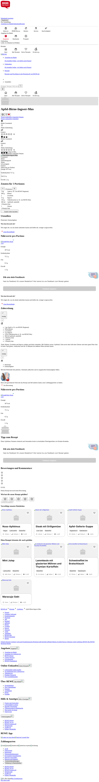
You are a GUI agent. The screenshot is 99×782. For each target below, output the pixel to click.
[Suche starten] (21, 86)
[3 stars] (18, 499)
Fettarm (21, 117)
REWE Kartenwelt (10, 724)
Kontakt (7, 694)
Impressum (8, 752)
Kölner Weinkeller (10, 729)
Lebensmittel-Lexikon (11, 705)
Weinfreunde (8, 726)
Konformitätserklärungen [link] (12, 761)
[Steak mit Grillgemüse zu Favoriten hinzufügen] (61, 513)
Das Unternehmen (10, 687)
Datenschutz (8, 750)
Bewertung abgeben (7, 502)
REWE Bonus (9, 656)
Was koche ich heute (11, 710)
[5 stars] (31, 499)
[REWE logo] (4, 54)
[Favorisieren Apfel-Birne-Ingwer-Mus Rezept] (8, 114)
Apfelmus (20, 609)
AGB (6, 749)
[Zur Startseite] (7, 12)
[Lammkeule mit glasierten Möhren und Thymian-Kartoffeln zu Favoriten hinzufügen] (61, 547)
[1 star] (5, 499)
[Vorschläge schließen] (3, 89)
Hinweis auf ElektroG (11, 759)
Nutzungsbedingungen (11, 754)
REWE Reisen (9, 720)
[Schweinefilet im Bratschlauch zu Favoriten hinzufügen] (94, 547)
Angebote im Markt (11, 652)
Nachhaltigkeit (9, 685)
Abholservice (9, 673)
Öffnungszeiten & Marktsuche (14, 708)
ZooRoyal (8, 727)
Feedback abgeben (49, 289)
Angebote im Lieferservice (13, 654)
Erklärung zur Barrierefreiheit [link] (13, 763)
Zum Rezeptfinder (9, 232)
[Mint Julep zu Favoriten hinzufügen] (28, 547)
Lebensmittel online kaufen (13, 670)
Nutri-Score (8, 712)
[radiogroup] (49, 499)
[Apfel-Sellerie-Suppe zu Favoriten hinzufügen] (94, 513)
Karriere (7, 689)
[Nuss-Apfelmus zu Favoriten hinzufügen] (28, 513)
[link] (51, 59)
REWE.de (4, 609)
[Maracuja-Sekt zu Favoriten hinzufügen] (28, 583)
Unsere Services (10, 657)
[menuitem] (6, 29)
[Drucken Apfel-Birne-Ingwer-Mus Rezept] (3, 114)
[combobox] (10, 87)
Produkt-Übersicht (10, 675)
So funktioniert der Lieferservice (14, 671)
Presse (7, 692)
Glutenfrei (15, 117)
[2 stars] (11, 499)
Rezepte (11, 609)
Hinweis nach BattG (11, 757)
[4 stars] (25, 499)
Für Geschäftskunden (11, 677)
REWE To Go (9, 722)
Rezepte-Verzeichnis (11, 706)
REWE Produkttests (11, 661)
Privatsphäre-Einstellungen (13, 756)
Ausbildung (8, 691)
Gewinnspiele (9, 659)
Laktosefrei (8, 117)
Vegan (3, 117)
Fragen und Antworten (11, 703)
